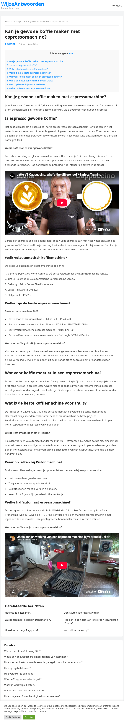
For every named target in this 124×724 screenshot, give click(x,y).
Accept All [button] (29, 717)
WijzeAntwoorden (22, 4)
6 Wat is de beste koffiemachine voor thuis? (30, 80)
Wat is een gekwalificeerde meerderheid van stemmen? (36, 656)
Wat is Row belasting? (76, 630)
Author (22, 44)
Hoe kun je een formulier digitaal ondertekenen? (32, 696)
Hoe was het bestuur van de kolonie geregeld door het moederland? (43, 662)
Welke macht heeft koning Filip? (22, 651)
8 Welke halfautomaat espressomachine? (29, 88)
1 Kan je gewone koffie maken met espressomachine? (35, 61)
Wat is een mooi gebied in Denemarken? (28, 619)
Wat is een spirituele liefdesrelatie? (24, 690)
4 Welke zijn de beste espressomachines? (29, 72)
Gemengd (17, 21)
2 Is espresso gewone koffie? (22, 65)
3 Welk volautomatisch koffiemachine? (27, 68)
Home (7, 21)
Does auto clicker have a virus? (81, 612)
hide (71, 53)
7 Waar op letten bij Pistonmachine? (26, 84)
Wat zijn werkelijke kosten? (19, 685)
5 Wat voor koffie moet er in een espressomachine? (34, 76)
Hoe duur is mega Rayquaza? (21, 630)
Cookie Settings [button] (13, 717)
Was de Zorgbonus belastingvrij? (23, 679)
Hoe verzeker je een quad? (19, 673)
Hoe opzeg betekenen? (18, 612)
